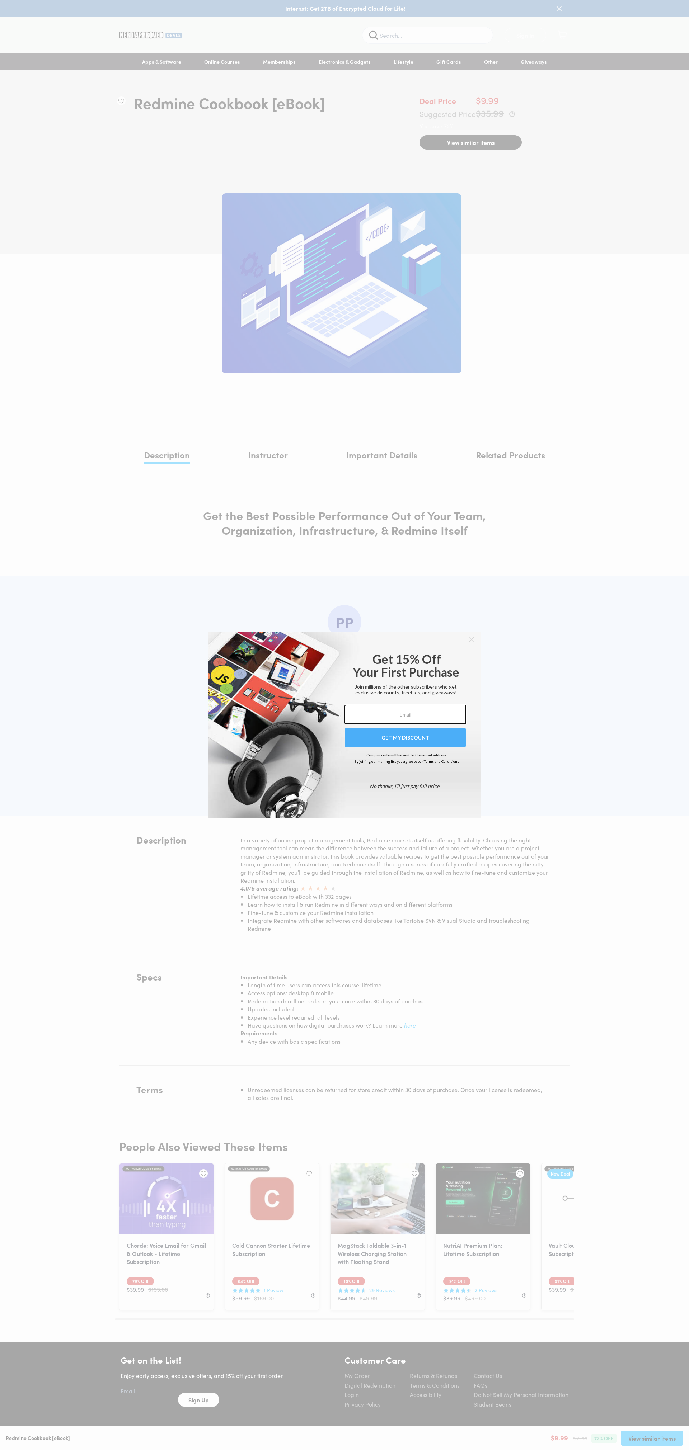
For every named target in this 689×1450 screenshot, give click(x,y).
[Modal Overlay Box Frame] (344, 725)
